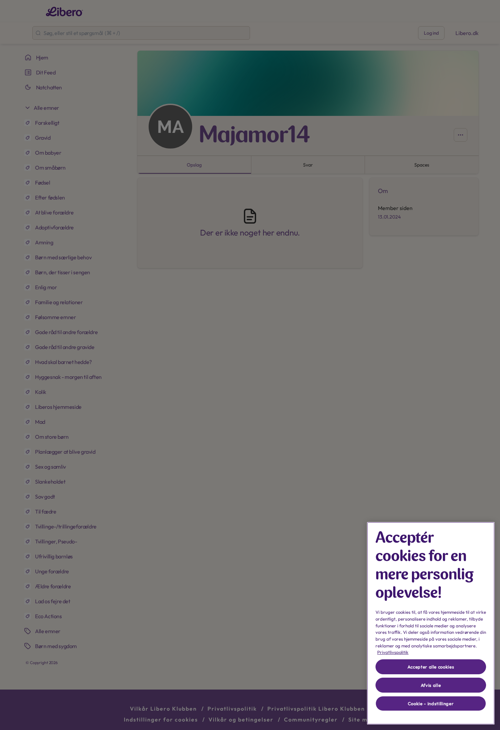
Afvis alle (431, 685)
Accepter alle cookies (430, 667)
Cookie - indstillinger (431, 703)
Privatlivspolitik (393, 652)
